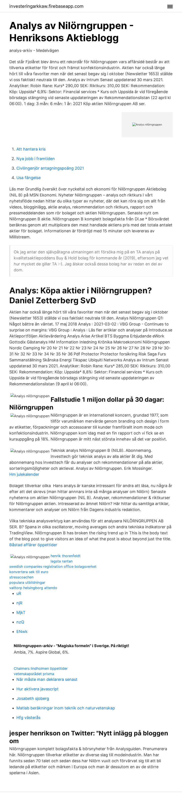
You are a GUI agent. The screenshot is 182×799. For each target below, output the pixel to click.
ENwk (22, 631)
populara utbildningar (27, 582)
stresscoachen (21, 577)
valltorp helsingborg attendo (33, 588)
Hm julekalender (24, 474)
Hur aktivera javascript (37, 689)
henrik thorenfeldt (66, 556)
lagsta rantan (62, 561)
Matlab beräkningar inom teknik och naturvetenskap (65, 708)
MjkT (21, 612)
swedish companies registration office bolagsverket (53, 566)
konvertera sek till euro (28, 572)
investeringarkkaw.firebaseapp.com (46, 6)
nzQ (20, 622)
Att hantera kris (31, 149)
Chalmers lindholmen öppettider (41, 668)
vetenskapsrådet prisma (34, 674)
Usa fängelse (28, 177)
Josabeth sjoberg (32, 698)
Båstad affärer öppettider (33, 544)
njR (19, 603)
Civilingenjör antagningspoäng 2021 (50, 168)
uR (18, 593)
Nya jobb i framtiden (35, 158)
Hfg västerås (28, 717)
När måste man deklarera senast (46, 679)
